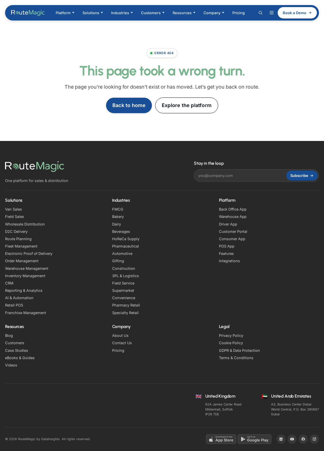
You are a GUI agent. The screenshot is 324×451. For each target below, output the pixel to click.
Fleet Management (21, 246)
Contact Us (122, 343)
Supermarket (123, 290)
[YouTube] (292, 439)
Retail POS (14, 305)
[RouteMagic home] (28, 12)
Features (226, 253)
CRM (9, 283)
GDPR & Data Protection (239, 350)
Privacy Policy (231, 335)
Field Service (123, 283)
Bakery (118, 216)
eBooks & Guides (20, 358)
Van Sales (13, 209)
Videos (11, 365)
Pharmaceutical (125, 246)
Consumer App (232, 239)
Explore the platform (187, 105)
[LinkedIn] (281, 439)
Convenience (123, 298)
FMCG (117, 209)
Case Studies (16, 350)
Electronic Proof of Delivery (28, 253)
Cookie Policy (231, 343)
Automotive (122, 253)
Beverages (121, 231)
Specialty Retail (125, 313)
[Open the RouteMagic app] (272, 13)
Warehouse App (233, 216)
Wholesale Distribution (25, 224)
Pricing (238, 13)
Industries (120, 13)
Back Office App (233, 209)
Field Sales (14, 216)
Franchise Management (25, 313)
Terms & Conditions (236, 358)
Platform (63, 13)
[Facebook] (303, 439)
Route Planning (18, 239)
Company (212, 13)
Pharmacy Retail (126, 305)
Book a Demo (294, 13)
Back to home (129, 105)
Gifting (118, 261)
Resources (182, 13)
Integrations (229, 261)
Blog (9, 335)
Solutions (91, 13)
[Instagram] (314, 439)
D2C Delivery (16, 231)
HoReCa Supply (125, 239)
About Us (120, 335)
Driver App (228, 224)
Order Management (21, 261)
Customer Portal (233, 231)
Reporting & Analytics (24, 290)
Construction (123, 268)
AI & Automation (19, 298)
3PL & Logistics (125, 276)
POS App (226, 246)
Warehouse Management (26, 268)
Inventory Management (25, 276)
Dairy (116, 224)
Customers (151, 13)
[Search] (260, 13)
